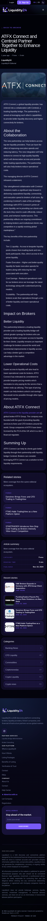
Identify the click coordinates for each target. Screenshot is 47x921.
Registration (6, 803)
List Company (7, 799)
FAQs (4, 775)
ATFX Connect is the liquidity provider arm (22, 413)
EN (35, 2)
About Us (5, 781)
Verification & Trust (9, 766)
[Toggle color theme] (43, 2)
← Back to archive (11, 28)
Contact (5, 771)
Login (11, 2)
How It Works (7, 753)
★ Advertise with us (9, 794)
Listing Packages (8, 758)
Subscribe (23, 826)
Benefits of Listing (9, 762)
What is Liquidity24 (9, 749)
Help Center (6, 790)
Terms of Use (30, 916)
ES (39, 2)
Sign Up (25, 2)
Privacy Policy (17, 916)
